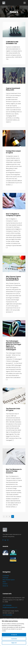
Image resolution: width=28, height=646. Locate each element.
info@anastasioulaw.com (10, 607)
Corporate (6, 575)
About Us (5, 586)
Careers (5, 584)
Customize (14, 638)
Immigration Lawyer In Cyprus (13, 152)
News (4, 582)
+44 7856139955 (7, 615)
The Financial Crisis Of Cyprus (13, 409)
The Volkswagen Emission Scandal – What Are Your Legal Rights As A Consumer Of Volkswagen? (13, 345)
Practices (5, 578)
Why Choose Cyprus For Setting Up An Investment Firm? (13, 278)
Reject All (14, 643)
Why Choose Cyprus (8, 580)
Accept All (14, 634)
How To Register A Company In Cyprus (13, 215)
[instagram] (7, 540)
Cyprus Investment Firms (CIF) (13, 89)
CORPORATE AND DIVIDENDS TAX (12, 43)
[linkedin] (5, 540)
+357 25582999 (7, 605)
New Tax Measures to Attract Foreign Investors (14, 471)
